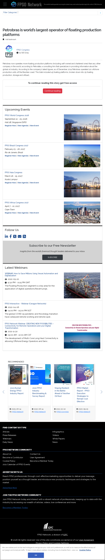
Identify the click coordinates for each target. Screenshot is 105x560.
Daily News (8, 442)
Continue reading (53, 91)
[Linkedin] (7, 237)
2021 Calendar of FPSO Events (16, 464)
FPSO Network (18, 412)
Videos (55, 435)
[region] (52, 552)
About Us (7, 454)
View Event (34, 125)
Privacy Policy (42, 543)
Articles (6, 432)
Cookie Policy (9, 461)
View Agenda (23, 125)
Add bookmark (10, 39)
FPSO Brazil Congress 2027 (16, 146)
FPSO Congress (23, 50)
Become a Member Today (41, 461)
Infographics (58, 432)
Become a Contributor (13, 457)
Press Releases (9, 435)
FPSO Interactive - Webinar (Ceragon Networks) (25, 304)
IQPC (65, 535)
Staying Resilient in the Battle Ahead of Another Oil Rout (40, 392)
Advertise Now (10, 488)
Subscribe (52, 257)
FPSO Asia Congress (13, 172)
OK (36, 555)
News (54, 442)
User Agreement (37, 457)
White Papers (58, 439)
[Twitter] (15, 237)
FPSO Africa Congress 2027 (16, 203)
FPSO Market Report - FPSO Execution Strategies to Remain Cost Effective (61, 395)
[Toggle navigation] (5, 4)
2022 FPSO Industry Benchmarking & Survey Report (17, 392)
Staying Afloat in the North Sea (84, 389)
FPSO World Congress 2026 (17, 115)
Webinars (7, 439)
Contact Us (35, 454)
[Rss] (25, 237)
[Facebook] (11, 237)
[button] (52, 13)
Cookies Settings (61, 543)
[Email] (20, 237)
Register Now (10, 125)
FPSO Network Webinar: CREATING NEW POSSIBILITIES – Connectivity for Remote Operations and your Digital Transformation (29, 326)
